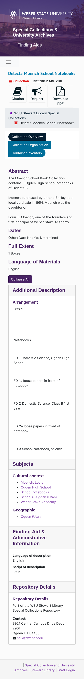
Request (37, 99)
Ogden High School (36, 487)
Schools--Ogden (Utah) (39, 497)
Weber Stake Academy (38, 502)
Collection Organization (30, 145)
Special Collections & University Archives (35, 32)
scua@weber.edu (30, 638)
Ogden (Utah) (31, 516)
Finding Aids (30, 45)
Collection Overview (27, 137)
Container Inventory (27, 153)
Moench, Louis (32, 482)
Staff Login (66, 670)
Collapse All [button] (20, 279)
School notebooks (35, 492)
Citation (18, 99)
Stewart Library (43, 670)
